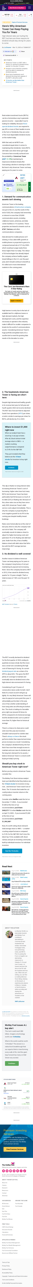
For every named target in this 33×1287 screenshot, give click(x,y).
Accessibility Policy (7, 1272)
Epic (3, 1208)
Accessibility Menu (16, 1)
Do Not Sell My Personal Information (12, 1283)
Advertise (4, 1195)
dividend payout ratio (9, 671)
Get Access (6, 1093)
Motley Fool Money (7, 1219)
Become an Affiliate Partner (10, 1253)
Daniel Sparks (24, 899)
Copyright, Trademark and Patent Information (14, 1276)
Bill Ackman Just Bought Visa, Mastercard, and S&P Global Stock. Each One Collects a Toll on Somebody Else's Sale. (20, 912)
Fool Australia (19, 1203)
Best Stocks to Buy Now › (17, 7)
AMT (4, 159)
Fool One (4, 1216)
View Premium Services (14, 1149)
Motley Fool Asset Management (11, 1242)
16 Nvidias (16, 1037)
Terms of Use (6, 1262)
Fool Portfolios (6, 1214)
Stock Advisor (6, 1206)
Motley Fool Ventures (8, 1248)
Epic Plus (4, 1211)
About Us (4, 1182)
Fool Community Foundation (10, 1250)
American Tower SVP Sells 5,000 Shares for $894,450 (21, 887)
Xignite (15, 1176)
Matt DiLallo (23, 870)
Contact (4, 1193)
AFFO (20, 413)
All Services (5, 1203)
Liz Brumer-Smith (6, 1011)
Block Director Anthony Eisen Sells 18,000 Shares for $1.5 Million (20, 895)
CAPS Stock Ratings (7, 1227)
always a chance (13, 736)
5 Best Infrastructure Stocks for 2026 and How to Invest (21, 874)
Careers (4, 1185)
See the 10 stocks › (12, 851)
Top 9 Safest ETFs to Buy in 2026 (21, 881)
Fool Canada (18, 1206)
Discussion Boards (7, 1229)
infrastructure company (22, 207)
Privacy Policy (6, 1266)
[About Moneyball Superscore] (14, 185)
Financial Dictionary (7, 1234)
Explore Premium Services (19, 22)
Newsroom (5, 1190)
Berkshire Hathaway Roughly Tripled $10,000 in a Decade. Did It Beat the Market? (21, 903)
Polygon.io (22, 1176)
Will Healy (23, 891)
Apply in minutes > (17, 301)
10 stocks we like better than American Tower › (15, 81)
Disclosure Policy (6, 1269)
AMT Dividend (5, 604)
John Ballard (24, 884)
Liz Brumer (7, 47)
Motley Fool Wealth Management (11, 1245)
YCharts (15, 604)
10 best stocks (10, 784)
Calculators (5, 1232)
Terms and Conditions (8, 1279)
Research (4, 1187)
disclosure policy (25, 1015)
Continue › (11, 467)
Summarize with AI (10, 55)
